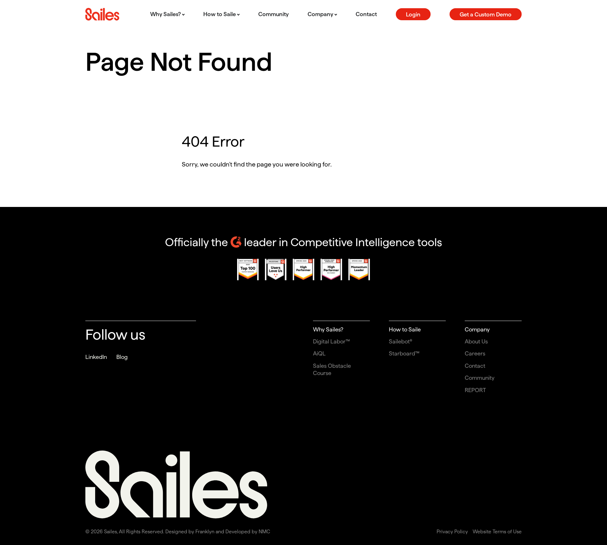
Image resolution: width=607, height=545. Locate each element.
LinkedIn (96, 357)
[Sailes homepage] (102, 14)
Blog (122, 357)
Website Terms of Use (497, 531)
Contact (475, 366)
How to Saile (405, 329)
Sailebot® (400, 341)
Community (479, 378)
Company (477, 329)
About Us (476, 341)
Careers (475, 353)
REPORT (475, 390)
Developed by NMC (247, 531)
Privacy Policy (452, 531)
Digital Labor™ (331, 341)
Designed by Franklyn (189, 531)
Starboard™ (404, 353)
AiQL (319, 353)
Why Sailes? (328, 329)
